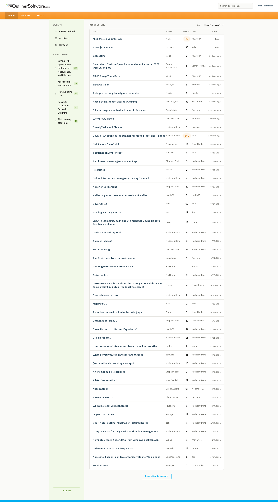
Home (11, 15)
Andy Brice (197, 440)
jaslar (194, 47)
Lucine (169, 440)
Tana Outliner (101, 84)
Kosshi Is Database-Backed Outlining (66, 107)
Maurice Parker (173, 135)
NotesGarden (100, 388)
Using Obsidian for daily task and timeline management (125, 431)
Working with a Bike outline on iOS (113, 266)
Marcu (169, 285)
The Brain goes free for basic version (114, 258)
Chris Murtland (173, 118)
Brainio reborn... (102, 337)
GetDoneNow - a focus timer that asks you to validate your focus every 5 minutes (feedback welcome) (128, 285)
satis (194, 135)
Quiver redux (100, 275)
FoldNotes (99, 169)
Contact (61, 44)
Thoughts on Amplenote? (108, 152)
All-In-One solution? (105, 380)
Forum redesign (102, 249)
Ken (168, 212)
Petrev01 (196, 266)
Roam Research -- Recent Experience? (115, 329)
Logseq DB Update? (104, 414)
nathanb (170, 152)
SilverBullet (100, 203)
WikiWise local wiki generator (110, 405)
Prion (168, 312)
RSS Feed (66, 490)
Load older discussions (156, 476)
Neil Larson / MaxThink (66, 121)
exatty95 (170, 84)
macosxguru (172, 101)
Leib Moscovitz (173, 457)
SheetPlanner (198, 320)
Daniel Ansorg (172, 388)
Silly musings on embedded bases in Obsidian (119, 110)
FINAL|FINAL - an (66, 93)
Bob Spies (171, 465)
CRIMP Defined (65, 31)
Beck (168, 76)
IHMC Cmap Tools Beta (106, 76)
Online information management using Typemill (121, 178)
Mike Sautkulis (173, 380)
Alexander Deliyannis (202, 388)
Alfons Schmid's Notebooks (109, 371)
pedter (169, 346)
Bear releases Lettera (106, 295)
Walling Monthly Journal (107, 212)
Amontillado (171, 110)
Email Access (100, 465)
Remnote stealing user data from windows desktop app (126, 439)
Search (40, 15)
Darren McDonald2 (200, 65)
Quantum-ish (172, 144)
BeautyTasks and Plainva (107, 127)
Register (268, 5)
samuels (170, 354)
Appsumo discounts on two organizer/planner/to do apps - (127, 456)
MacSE (169, 93)
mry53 (169, 169)
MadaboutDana (173, 127)
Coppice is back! (102, 240)
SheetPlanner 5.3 (103, 397)
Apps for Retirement (105, 186)
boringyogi (171, 258)
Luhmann (170, 47)
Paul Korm (196, 38)
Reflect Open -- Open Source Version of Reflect (121, 195)
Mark (168, 38)
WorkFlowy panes (103, 118)
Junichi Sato (197, 101)
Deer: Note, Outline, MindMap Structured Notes (120, 422)
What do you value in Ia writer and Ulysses (118, 354)
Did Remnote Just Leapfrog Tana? (113, 448)
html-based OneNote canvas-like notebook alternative (125, 346)
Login (259, 5)
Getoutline (99, 55)
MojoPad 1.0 (100, 303)
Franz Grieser (198, 285)
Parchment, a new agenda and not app (115, 161)
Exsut (168, 222)
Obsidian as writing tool (107, 232)
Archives (25, 15)
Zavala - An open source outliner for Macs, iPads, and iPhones (66, 68)
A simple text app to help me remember (116, 93)
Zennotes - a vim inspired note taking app (117, 312)
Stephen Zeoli (172, 161)
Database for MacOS (105, 320)
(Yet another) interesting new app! (113, 363)
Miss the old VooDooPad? (66, 83)
